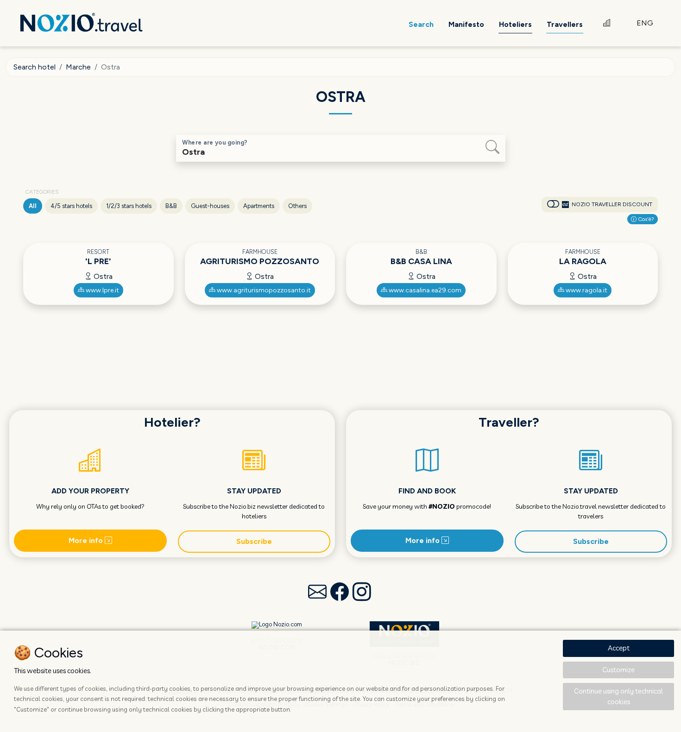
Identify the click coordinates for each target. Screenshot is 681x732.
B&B (171, 205)
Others (297, 205)
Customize (618, 669)
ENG (645, 23)
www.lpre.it (101, 290)
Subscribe (254, 541)
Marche (78, 67)
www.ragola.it (585, 290)
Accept (619, 648)
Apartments (258, 205)
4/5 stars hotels (71, 205)
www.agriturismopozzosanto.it (263, 290)
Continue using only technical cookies (618, 696)
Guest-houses (210, 205)
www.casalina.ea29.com (424, 290)
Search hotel (34, 67)
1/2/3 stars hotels (128, 205)
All (33, 205)
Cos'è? (645, 219)
